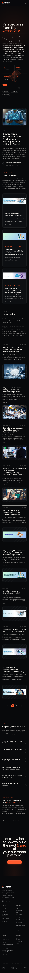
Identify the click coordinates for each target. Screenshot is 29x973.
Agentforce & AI (13, 84)
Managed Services (21, 917)
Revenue (15, 88)
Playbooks (14, 91)
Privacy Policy (4, 968)
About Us (4, 909)
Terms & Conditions (14, 968)
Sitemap (25, 967)
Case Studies (5, 918)
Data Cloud (7, 88)
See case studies (13, 862)
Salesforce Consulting (19, 909)
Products (4, 921)
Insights (18, 930)
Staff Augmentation (21, 919)
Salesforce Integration (19, 913)
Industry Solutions (21, 928)
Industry (6, 91)
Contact (4, 924)
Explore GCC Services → (9, 818)
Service (23, 88)
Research (6, 94)
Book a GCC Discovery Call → (10, 820)
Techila (4, 18)
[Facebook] (9, 901)
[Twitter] (6, 901)
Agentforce (19, 922)
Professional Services (5, 914)
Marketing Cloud (20, 925)
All (5, 84)
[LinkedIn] (3, 901)
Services (4, 911)
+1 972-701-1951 (6, 939)
